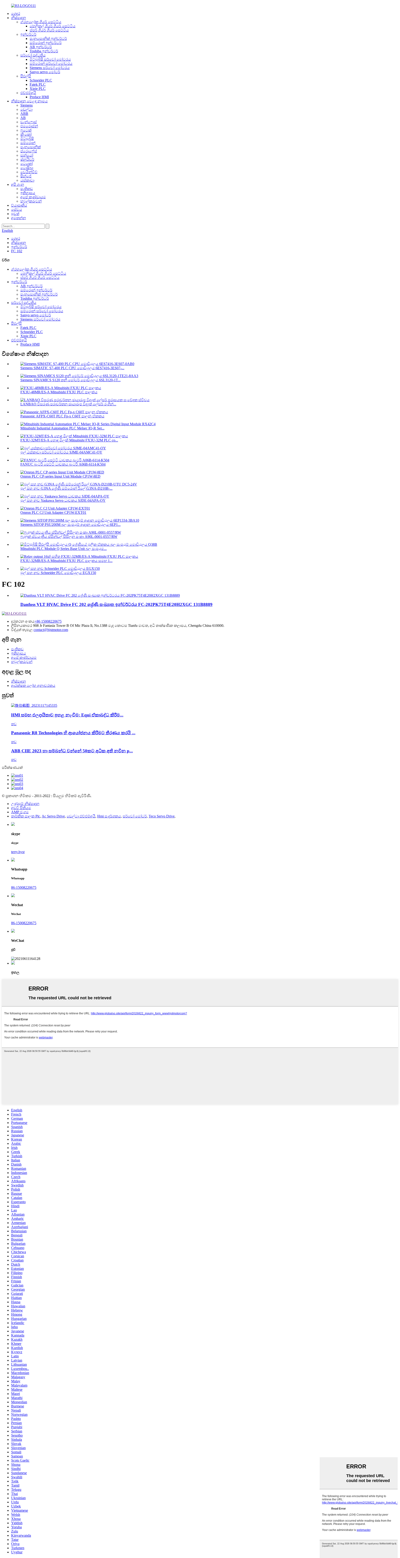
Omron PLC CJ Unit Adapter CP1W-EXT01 (53, 512)
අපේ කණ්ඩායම (33, 197)
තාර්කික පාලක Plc (25, 816)
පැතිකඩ (26, 189)
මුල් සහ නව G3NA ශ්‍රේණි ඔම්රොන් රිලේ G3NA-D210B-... (66, 488)
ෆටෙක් (25, 130)
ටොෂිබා (26, 168)
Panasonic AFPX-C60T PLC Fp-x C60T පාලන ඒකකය (62, 416)
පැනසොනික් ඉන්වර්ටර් (48, 39)
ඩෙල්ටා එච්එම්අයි (81, 816)
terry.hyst (18, 852)
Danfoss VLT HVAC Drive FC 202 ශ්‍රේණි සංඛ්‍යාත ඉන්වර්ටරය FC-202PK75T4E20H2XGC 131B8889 (116, 604)
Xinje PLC (38, 89)
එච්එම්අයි (28, 93)
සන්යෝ (26, 155)
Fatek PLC (38, 84)
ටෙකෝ (26, 164)
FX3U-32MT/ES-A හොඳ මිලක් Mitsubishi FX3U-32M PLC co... (69, 440)
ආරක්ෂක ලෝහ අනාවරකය (33, 686)
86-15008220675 (23, 887)
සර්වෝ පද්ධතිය (33, 55)
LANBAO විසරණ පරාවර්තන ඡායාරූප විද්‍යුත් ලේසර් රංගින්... (68, 404)
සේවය (16, 209)
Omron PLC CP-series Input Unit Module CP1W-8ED (60, 476)
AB (23, 118)
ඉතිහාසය (27, 193)
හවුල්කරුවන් (31, 201)
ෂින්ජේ (25, 176)
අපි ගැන (17, 184)
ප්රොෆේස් (28, 151)
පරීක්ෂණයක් (12, 768)
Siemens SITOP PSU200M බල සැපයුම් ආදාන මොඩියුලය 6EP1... (70, 525)
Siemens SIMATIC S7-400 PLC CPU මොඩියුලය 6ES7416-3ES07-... (72, 368)
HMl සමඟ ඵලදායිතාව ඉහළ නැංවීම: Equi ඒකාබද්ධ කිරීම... (67, 715)
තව (14, 724)
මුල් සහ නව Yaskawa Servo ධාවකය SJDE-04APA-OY (63, 500)
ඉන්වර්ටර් (28, 34)
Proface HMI (39, 97)
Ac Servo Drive (53, 816)
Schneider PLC (41, 80)
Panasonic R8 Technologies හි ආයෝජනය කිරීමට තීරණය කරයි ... (73, 732)
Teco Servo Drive (162, 816)
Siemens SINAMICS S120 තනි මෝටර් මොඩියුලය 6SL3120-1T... (70, 380)
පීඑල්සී (25, 76)
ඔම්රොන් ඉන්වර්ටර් (46, 43)
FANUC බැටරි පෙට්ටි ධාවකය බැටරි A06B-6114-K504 (63, 464)
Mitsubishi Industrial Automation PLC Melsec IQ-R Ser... (62, 428)
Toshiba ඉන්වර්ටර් (44, 51)
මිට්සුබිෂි (27, 139)
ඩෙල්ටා (26, 109)
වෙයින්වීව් (29, 172)
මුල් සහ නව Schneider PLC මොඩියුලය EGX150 (58, 573)
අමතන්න (18, 218)
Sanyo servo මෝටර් (45, 72)
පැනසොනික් (30, 147)
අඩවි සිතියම (21, 808)
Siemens (26, 105)
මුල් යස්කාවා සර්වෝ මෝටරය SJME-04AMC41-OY (61, 452)
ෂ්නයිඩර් (27, 159)
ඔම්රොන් (27, 143)
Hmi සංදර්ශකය (109, 816)
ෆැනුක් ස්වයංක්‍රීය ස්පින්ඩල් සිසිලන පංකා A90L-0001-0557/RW (68, 537)
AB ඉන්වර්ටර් (41, 47)
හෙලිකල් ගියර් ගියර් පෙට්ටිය (52, 26)
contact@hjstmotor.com (51, 630)
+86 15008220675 (48, 621)
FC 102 (16, 251)
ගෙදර (15, 14)
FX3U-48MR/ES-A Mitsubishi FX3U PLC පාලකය (58, 392)
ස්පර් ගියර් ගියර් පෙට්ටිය (49, 30)
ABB (24, 114)
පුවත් (15, 214)
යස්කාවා (27, 180)
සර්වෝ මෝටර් (135, 816)
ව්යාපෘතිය (19, 205)
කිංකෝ (25, 134)
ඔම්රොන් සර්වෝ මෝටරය (51, 64)
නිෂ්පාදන (18, 18)
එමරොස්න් (29, 126)
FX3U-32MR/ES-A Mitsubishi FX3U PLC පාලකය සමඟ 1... (66, 561)
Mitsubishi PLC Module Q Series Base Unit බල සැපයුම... (63, 549)
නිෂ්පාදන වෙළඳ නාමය (29, 101)
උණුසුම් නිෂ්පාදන (25, 804)
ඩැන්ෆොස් (28, 122)
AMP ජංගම (20, 812)
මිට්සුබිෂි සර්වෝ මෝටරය (50, 59)
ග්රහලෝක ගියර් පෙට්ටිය (40, 22)
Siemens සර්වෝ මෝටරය (50, 68)
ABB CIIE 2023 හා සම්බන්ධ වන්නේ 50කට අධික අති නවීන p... (72, 750)
